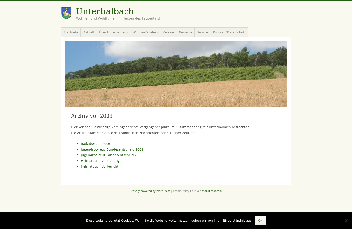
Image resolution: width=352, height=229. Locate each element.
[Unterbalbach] (176, 74)
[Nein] (346, 220)
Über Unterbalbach (113, 32)
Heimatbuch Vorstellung (100, 160)
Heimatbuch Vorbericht (99, 166)
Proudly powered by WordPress (150, 191)
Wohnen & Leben (145, 32)
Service (202, 32)
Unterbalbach (105, 11)
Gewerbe (185, 32)
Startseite (71, 32)
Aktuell (88, 32)
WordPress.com (212, 191)
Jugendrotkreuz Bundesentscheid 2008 (112, 149)
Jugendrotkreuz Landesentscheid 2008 (111, 155)
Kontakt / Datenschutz (229, 32)
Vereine (168, 32)
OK (260, 220)
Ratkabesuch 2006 (95, 143)
